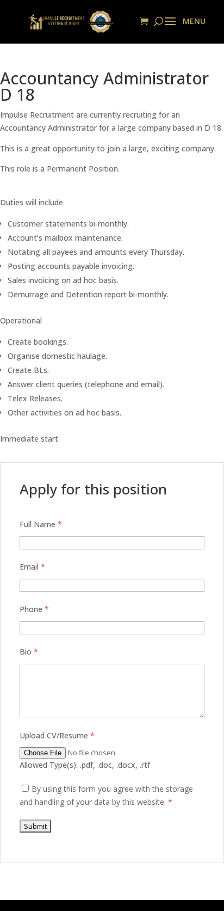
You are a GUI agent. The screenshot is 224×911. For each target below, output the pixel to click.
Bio (29, 651)
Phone (34, 609)
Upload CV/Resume (57, 735)
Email (32, 566)
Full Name (41, 524)
